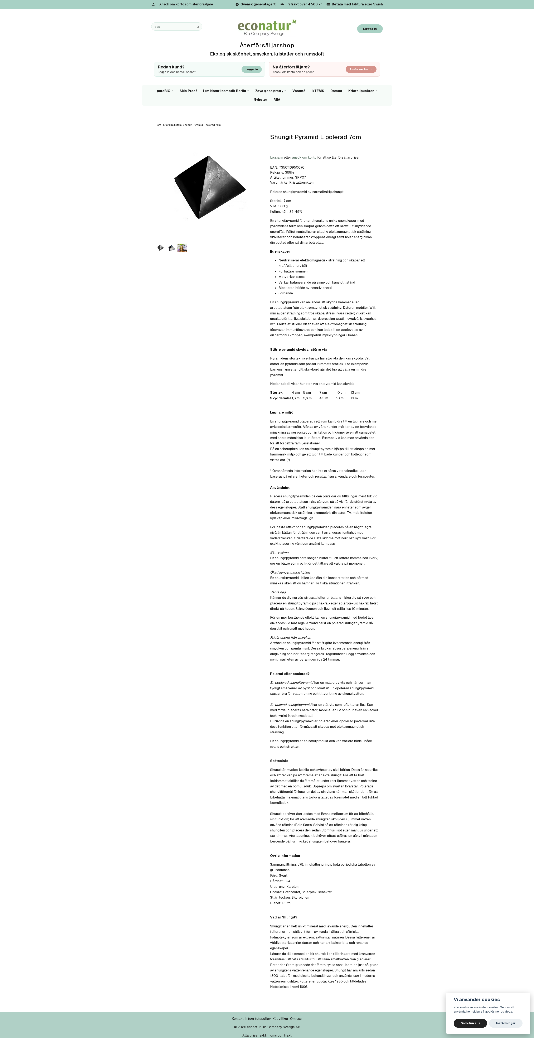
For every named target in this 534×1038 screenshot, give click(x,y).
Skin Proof (188, 91)
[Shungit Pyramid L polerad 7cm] (210, 187)
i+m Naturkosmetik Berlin (224, 91)
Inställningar (505, 1023)
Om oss (296, 1019)
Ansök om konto (361, 69)
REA (276, 99)
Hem (159, 125)
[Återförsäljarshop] (267, 28)
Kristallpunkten (361, 91)
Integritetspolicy (258, 1019)
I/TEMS (318, 91)
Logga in (370, 29)
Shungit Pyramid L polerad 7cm (202, 125)
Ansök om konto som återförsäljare (186, 4)
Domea (336, 91)
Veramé (298, 91)
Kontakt (238, 1019)
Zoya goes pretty (269, 91)
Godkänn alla (470, 1023)
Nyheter (260, 99)
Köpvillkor (280, 1019)
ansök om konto (304, 157)
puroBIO (163, 91)
